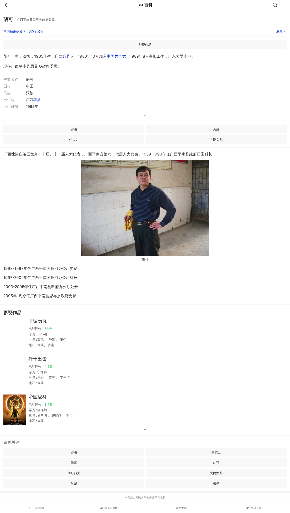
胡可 (69, 415)
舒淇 (52, 339)
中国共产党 (116, 56)
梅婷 (216, 483)
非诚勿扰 (38, 320)
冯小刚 (42, 334)
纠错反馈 (256, 508)
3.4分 (48, 404)
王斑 (41, 377)
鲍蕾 (74, 462)
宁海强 (42, 372)
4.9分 (48, 366)
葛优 (41, 339)
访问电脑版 (111, 508)
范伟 (62, 339)
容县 (66, 56)
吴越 (216, 129)
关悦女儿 (216, 139)
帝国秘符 (38, 396)
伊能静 (56, 415)
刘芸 (216, 462)
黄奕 (52, 377)
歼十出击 (38, 358)
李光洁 (64, 377)
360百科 (145, 5)
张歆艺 (216, 452)
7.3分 (48, 328)
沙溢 (74, 129)
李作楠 (42, 410)
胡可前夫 (74, 473)
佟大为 (74, 139)
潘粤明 (42, 415)
